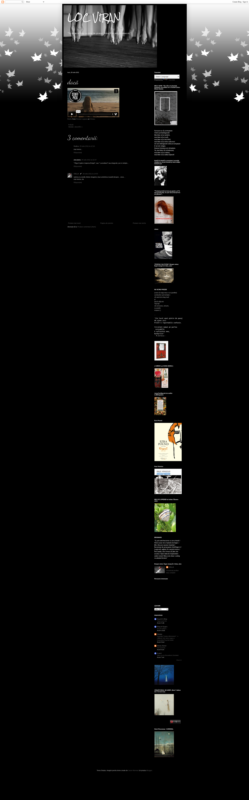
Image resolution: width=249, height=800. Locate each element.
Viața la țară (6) (162, 621)
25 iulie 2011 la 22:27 (89, 160)
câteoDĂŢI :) (78, 127)
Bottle (69, 119)
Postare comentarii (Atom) (87, 227)
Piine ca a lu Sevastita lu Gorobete (168, 655)
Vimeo (92, 119)
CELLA (76, 174)
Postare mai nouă (74, 223)
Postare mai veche (139, 223)
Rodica (76, 146)
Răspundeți (78, 153)
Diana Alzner (162, 646)
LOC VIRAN (94, 17)
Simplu (159, 634)
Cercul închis (161, 648)
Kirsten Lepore (81, 119)
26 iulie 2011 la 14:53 (90, 174)
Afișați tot (179, 660)
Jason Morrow (133, 770)
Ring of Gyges (162, 627)
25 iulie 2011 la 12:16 (87, 146)
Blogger (149, 770)
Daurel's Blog (162, 619)
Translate (171, 80)
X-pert (159, 653)
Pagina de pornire (106, 223)
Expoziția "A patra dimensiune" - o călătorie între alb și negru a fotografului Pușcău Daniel (167, 638)
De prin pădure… (162, 628)
